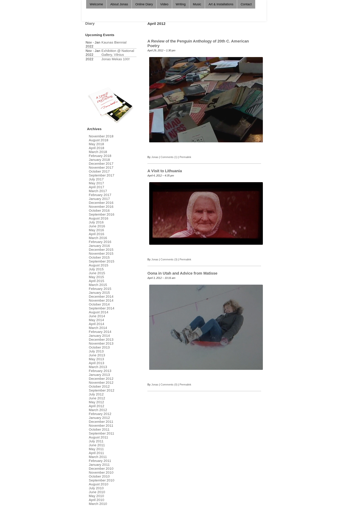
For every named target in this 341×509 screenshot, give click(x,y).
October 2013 (99, 347)
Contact (246, 4)
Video (164, 4)
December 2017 (101, 163)
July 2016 (96, 222)
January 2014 (99, 335)
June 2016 (97, 226)
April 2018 (96, 148)
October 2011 (99, 429)
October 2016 (99, 210)
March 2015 (98, 285)
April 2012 (96, 406)
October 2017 (99, 171)
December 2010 (101, 468)
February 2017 (100, 195)
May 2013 (96, 359)
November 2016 (101, 206)
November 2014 (101, 300)
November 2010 (101, 472)
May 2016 (96, 230)
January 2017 (99, 199)
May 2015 (96, 277)
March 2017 (98, 191)
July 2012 (96, 394)
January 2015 (99, 292)
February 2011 (100, 461)
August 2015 (98, 265)
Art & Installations (221, 4)
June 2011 (97, 445)
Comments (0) (169, 384)
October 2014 (99, 304)
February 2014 (100, 332)
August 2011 (98, 437)
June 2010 (97, 492)
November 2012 (101, 382)
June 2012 (97, 398)
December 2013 (101, 339)
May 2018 (96, 144)
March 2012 (98, 410)
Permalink (185, 157)
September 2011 (101, 433)
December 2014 (101, 296)
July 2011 (96, 441)
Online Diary (144, 4)
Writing (181, 4)
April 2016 (96, 234)
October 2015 (99, 257)
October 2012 (99, 386)
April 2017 (96, 187)
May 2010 (96, 496)
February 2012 (100, 414)
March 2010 (98, 504)
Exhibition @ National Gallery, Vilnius (117, 53)
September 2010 (101, 480)
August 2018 (98, 140)
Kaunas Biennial (113, 42)
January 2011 (99, 465)
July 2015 (96, 269)
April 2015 (96, 281)
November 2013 (101, 343)
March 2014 (98, 328)
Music (197, 4)
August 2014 (98, 312)
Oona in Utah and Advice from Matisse (182, 273)
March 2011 (98, 457)
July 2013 (96, 351)
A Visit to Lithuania (164, 171)
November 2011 (101, 425)
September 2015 (101, 261)
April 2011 (96, 453)
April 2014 (96, 324)
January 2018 (99, 160)
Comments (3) (169, 259)
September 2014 (101, 308)
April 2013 (96, 363)
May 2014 (96, 320)
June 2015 (97, 273)
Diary (90, 23)
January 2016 (99, 246)
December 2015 (101, 249)
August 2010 (98, 484)
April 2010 (96, 500)
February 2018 (100, 156)
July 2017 (96, 179)
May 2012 (96, 402)
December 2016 (101, 203)
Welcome (96, 4)
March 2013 (98, 367)
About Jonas (119, 4)
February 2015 (100, 289)
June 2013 (97, 355)
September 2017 (101, 175)
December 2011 (101, 422)
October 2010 (99, 476)
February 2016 (100, 242)
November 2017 (101, 167)
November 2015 (101, 253)
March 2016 (98, 238)
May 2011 (96, 449)
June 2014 (97, 316)
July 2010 (96, 488)
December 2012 (101, 379)
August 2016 (98, 218)
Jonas (154, 157)
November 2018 (101, 136)
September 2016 (101, 214)
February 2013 (100, 371)
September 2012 (101, 390)
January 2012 (99, 418)
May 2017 (96, 183)
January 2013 (99, 375)
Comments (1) (169, 157)
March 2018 (98, 152)
